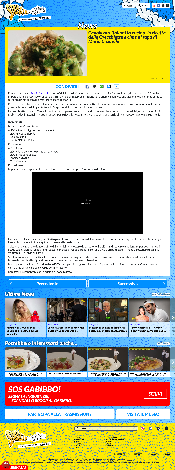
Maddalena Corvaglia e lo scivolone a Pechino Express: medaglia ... (23, 330)
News (78, 441)
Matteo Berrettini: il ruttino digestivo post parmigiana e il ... (148, 329)
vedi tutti (163, 343)
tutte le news (161, 294)
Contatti (110, 446)
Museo (109, 441)
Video (78, 437)
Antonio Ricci (80, 439)
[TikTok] (167, 5)
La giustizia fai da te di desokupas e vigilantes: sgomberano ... (67, 329)
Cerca (145, 5)
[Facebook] (158, 5)
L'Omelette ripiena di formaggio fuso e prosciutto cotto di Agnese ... (149, 374)
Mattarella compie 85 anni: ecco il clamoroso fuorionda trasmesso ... (108, 330)
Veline (78, 448)
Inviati (78, 446)
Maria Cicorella (40, 93)
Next (172, 317)
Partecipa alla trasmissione (60, 414)
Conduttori (80, 443)
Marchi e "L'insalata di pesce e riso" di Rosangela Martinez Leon (108, 374)
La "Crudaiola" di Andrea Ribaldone (66, 373)
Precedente (47, 283)
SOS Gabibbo (112, 437)
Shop (109, 443)
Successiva (127, 283)
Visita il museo (143, 414)
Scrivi (155, 394)
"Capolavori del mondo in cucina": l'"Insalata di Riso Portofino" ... (26, 374)
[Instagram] (154, 5)
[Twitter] (163, 5)
